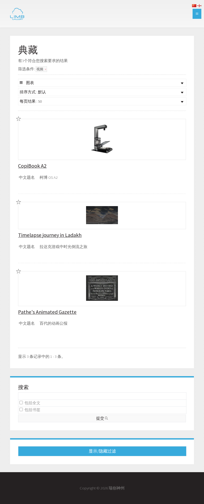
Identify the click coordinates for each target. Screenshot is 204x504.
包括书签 (32, 409)
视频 (40, 69)
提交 (100, 418)
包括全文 (32, 403)
